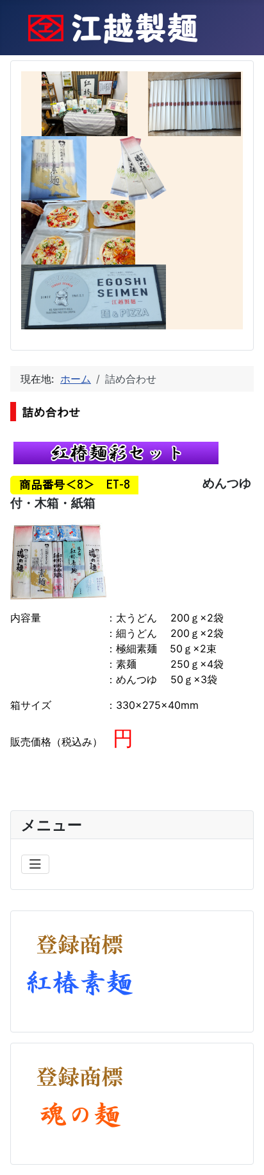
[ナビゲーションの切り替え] (35, 864)
